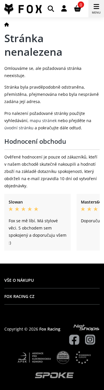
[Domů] (6, 24)
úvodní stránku (19, 127)
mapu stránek (43, 120)
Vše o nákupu (19, 280)
